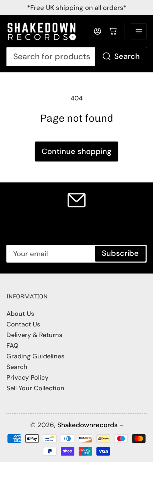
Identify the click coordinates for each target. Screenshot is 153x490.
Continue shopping (76, 151)
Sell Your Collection (35, 388)
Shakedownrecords (87, 424)
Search (127, 56)
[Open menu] (139, 31)
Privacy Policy (27, 377)
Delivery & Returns (34, 335)
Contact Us (23, 324)
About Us (20, 313)
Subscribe (120, 253)
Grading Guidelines (35, 356)
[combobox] (76, 56)
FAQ (12, 345)
